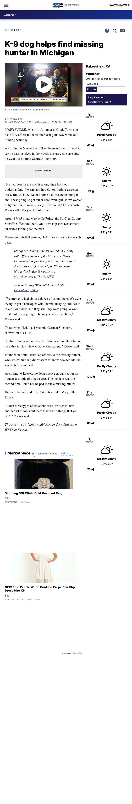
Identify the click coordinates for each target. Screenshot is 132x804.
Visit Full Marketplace (66, 454)
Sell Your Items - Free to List (44, 454)
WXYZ (9, 429)
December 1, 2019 (26, 290)
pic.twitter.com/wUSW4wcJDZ (34, 276)
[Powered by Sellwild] (77, 653)
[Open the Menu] (6, 5)
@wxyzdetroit (46, 271)
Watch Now (118, 5)
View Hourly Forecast (99, 102)
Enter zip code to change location (103, 78)
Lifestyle (13, 30)
